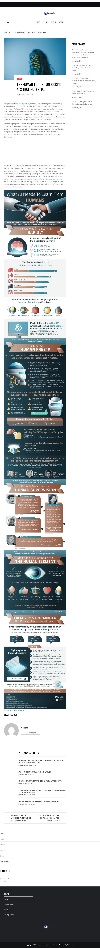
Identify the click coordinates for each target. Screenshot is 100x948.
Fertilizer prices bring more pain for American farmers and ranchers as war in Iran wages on (42, 791)
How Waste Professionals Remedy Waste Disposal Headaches (38, 801)
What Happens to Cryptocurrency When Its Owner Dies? (83, 92)
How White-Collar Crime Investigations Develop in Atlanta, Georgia (84, 80)
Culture (53, 22)
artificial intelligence (19, 103)
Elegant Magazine (59, 945)
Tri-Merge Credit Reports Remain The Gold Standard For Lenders (40, 781)
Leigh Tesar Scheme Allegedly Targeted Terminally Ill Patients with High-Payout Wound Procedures (40, 761)
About (61, 22)
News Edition (23, 774)
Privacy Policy (9, 914)
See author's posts (30, 733)
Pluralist (22, 94)
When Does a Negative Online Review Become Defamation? (82, 102)
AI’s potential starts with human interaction (45, 179)
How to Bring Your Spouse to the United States (34, 772)
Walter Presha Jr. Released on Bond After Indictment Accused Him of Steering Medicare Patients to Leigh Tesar (83, 53)
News (38, 22)
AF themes (70, 945)
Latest (2, 839)
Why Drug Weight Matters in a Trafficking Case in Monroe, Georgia (82, 67)
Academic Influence (17, 710)
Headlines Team (24, 765)
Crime (2, 856)
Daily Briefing (4, 861)
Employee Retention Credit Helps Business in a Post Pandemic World (49, 818)
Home (2, 834)
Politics (45, 22)
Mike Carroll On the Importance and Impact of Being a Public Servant (20, 818)
